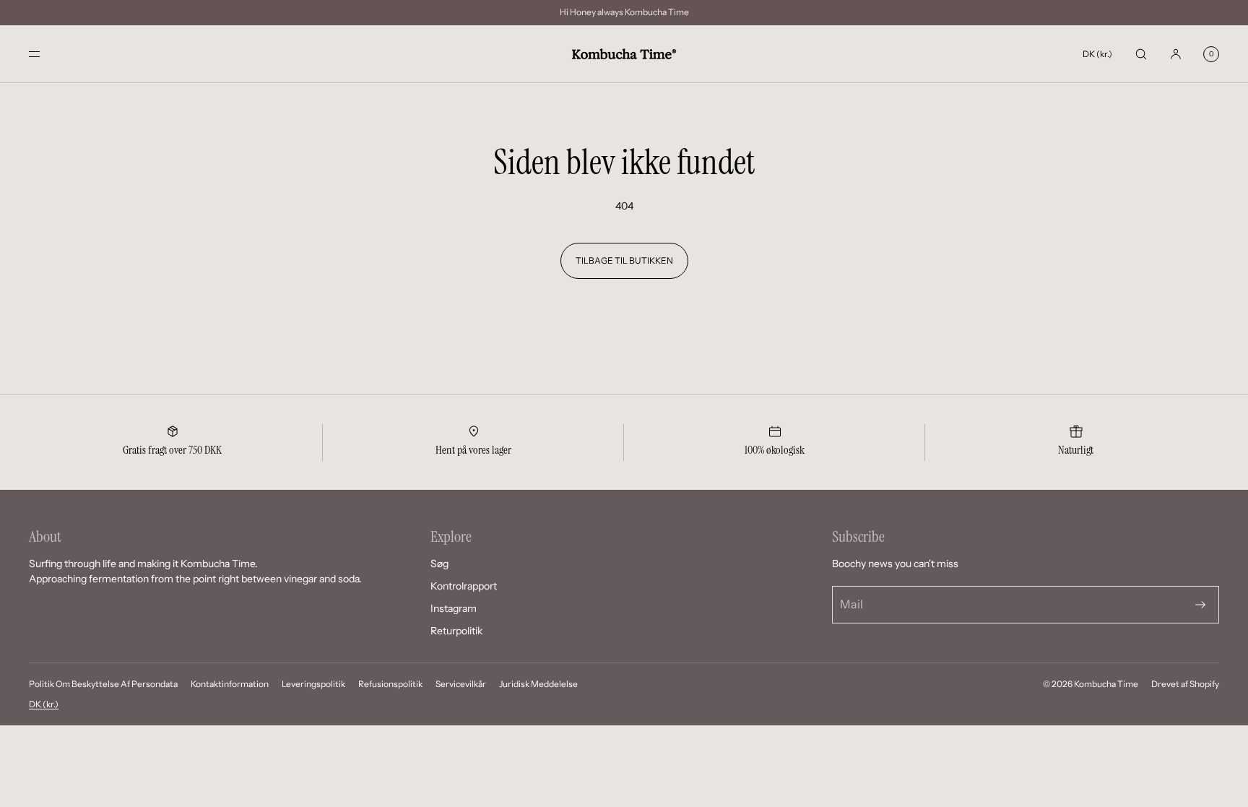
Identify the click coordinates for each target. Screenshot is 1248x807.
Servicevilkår (461, 683)
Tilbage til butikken (624, 260)
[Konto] (1176, 53)
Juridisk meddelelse (538, 683)
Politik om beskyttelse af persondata (103, 683)
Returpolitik (456, 630)
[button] (1141, 53)
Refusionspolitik (390, 683)
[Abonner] (1200, 605)
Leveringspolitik (313, 683)
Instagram (453, 608)
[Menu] (46, 53)
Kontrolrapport (463, 585)
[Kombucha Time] (624, 54)
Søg (439, 563)
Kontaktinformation (230, 683)
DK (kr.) (1097, 53)
